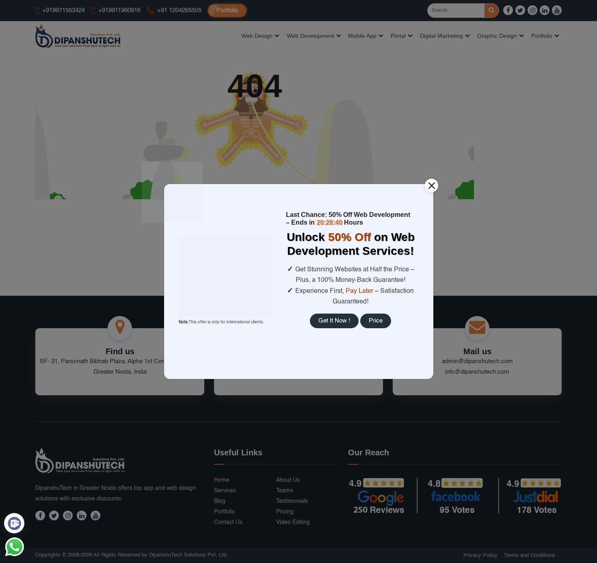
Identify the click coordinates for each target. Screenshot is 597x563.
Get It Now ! (334, 321)
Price (376, 321)
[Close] (431, 185)
